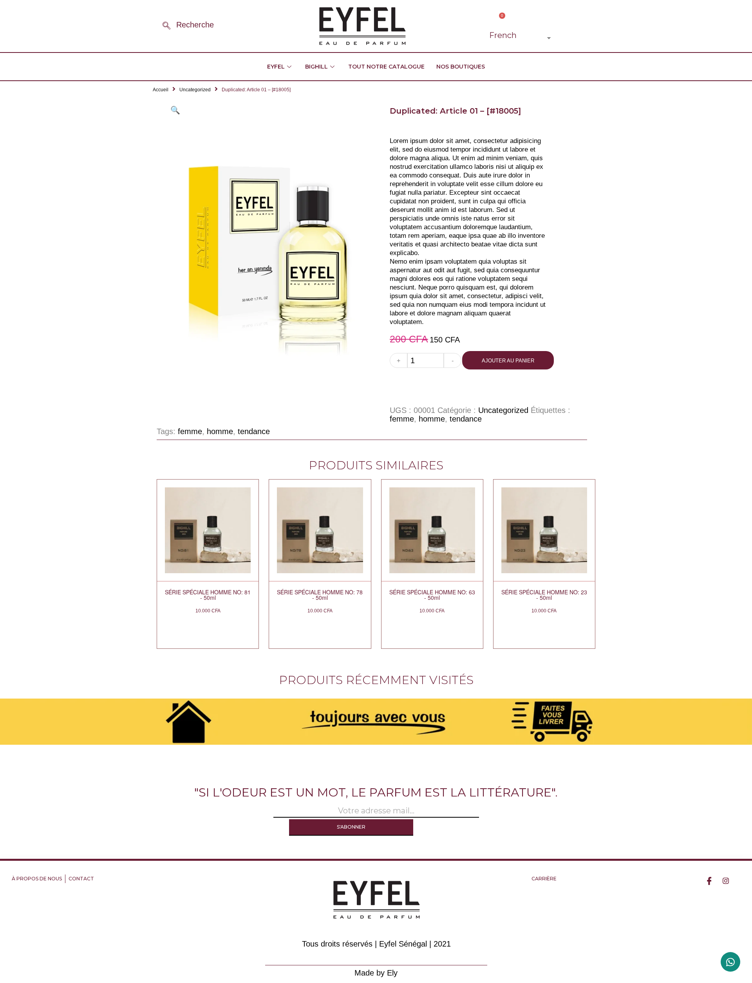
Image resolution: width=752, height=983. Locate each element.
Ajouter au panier (508, 361)
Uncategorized (195, 89)
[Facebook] (709, 880)
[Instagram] (726, 880)
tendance (466, 419)
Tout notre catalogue (386, 66)
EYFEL (276, 66)
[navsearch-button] (166, 26)
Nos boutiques (460, 66)
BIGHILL (316, 66)
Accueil (160, 89)
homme (432, 419)
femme (402, 419)
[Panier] (499, 19)
